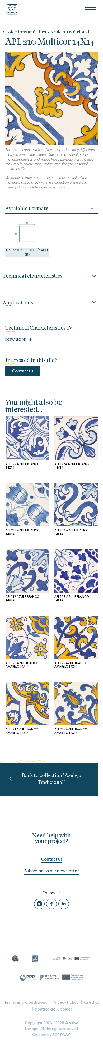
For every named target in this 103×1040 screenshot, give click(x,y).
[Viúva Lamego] (15, 9)
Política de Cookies (54, 1009)
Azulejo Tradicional (69, 32)
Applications (18, 303)
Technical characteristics (33, 276)
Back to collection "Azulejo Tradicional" (51, 779)
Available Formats (26, 209)
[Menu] (90, 9)
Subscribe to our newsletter (51, 871)
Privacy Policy (65, 1002)
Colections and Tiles (25, 32)
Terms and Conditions (25, 1002)
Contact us (22, 371)
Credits (91, 1002)
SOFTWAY (61, 1035)
